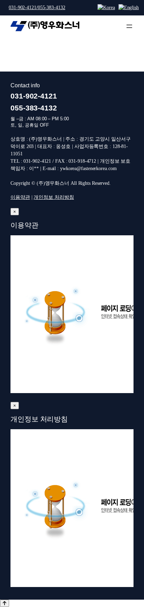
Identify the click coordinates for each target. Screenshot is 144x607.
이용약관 (20, 197)
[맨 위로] (4, 603)
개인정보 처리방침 (54, 197)
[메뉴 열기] (129, 26)
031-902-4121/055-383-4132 (37, 7)
